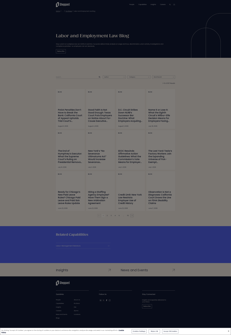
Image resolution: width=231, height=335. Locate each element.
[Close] (229, 331)
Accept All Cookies (170, 331)
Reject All (154, 331)
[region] (115, 331)
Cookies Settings (139, 331)
